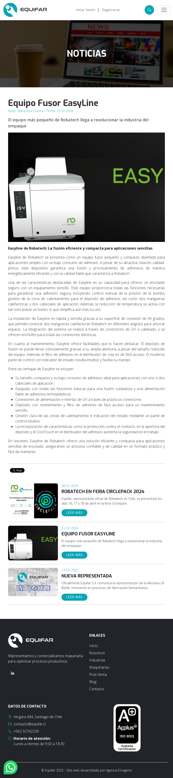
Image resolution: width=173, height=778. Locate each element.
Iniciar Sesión (85, 10)
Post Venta (98, 674)
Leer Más (74, 513)
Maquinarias (99, 667)
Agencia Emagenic (119, 770)
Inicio (93, 645)
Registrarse (111, 10)
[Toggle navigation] (164, 9)
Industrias (97, 660)
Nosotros (97, 652)
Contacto (96, 688)
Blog (92, 681)
